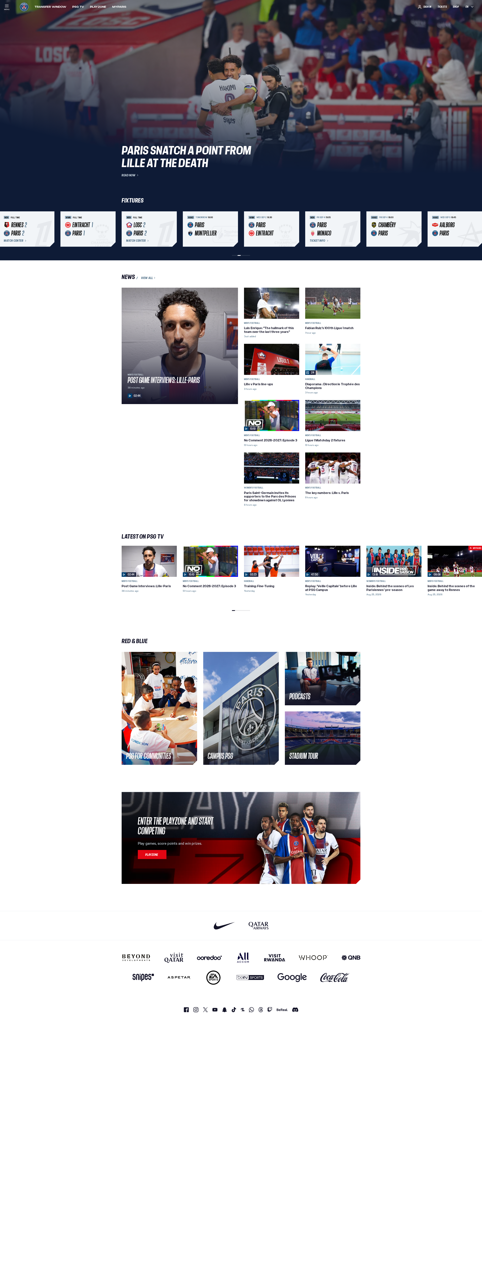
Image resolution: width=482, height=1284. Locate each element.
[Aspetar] (179, 978)
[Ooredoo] (209, 957)
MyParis (119, 7)
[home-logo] (24, 6)
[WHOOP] (313, 957)
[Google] (292, 978)
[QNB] (351, 957)
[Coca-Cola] (334, 978)
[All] (243, 957)
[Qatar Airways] (258, 925)
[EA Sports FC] (213, 978)
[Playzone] (152, 854)
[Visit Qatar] (173, 957)
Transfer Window (50, 7)
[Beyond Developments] (136, 957)
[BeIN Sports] (250, 978)
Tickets (442, 6)
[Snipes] (143, 978)
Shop (456, 6)
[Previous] (126, 229)
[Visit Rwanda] (274, 957)
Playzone (98, 7)
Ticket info (317, 240)
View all (147, 277)
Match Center (13, 240)
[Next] (355, 229)
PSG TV (78, 7)
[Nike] (224, 925)
